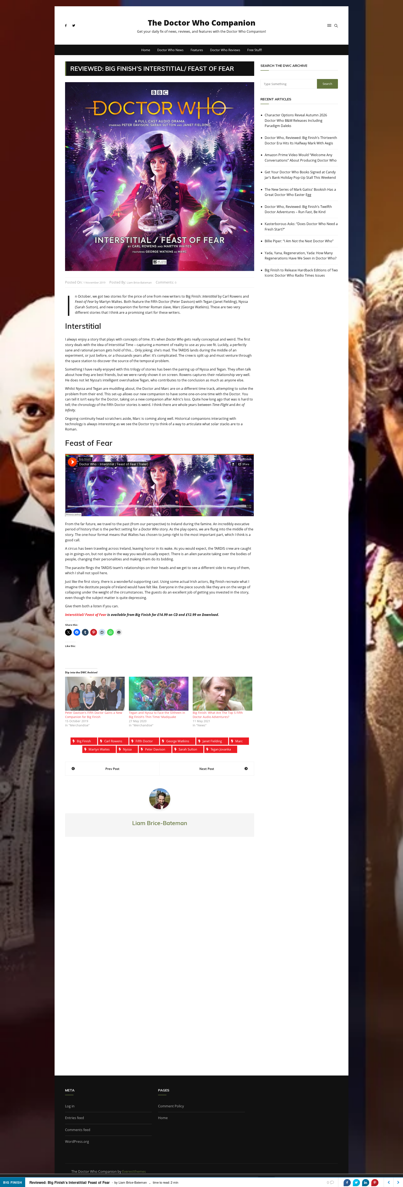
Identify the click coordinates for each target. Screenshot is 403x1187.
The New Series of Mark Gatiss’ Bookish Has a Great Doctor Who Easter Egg (300, 192)
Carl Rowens (113, 741)
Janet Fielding (212, 741)
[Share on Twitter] (356, 1182)
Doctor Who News (170, 50)
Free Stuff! (254, 50)
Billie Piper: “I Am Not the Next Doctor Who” (299, 241)
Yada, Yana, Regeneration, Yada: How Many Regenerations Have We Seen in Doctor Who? (300, 256)
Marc (239, 741)
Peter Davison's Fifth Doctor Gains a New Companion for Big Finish (93, 715)
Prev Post (112, 769)
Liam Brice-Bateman (139, 282)
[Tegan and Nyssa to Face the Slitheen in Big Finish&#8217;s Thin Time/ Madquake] (158, 694)
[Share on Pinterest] (374, 1182)
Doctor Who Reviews (225, 50)
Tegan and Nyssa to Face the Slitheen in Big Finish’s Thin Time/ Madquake (157, 715)
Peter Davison (155, 749)
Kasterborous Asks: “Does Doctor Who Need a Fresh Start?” (301, 227)
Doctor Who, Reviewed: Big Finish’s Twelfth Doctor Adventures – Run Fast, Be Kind (298, 209)
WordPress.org (77, 1141)
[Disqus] (159, 901)
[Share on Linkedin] (365, 1182)
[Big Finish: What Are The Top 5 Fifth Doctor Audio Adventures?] (222, 694)
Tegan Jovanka (221, 749)
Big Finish (84, 741)
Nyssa (127, 749)
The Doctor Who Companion (201, 23)
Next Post (206, 769)
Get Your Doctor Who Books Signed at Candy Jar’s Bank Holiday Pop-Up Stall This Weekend (300, 175)
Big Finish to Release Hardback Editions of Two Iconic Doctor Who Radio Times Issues (301, 273)
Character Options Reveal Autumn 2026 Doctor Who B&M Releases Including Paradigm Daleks (296, 120)
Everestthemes (134, 1171)
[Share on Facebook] (347, 1182)
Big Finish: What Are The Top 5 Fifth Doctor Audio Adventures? (218, 715)
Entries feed (74, 1118)
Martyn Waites (99, 749)
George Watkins (177, 741)
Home (145, 50)
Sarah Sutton (188, 749)
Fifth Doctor (144, 741)
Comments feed (77, 1129)
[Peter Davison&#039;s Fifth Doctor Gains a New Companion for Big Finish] (95, 694)
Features (197, 50)
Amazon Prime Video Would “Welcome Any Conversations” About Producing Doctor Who (301, 158)
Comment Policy (171, 1106)
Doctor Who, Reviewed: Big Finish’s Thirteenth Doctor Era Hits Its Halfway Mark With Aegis (301, 140)
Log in (70, 1106)
